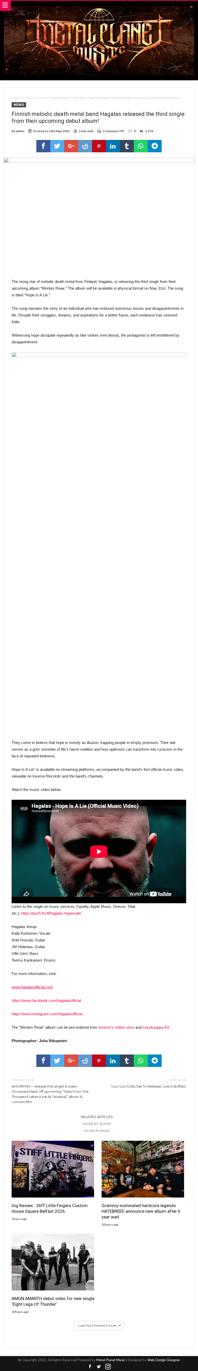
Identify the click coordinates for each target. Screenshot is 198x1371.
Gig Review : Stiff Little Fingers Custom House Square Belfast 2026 (50, 1208)
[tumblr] (127, 146)
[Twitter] (99, 1366)
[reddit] (85, 146)
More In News (97, 1131)
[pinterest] (99, 146)
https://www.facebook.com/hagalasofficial (46, 1000)
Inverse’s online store (116, 1027)
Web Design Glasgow (163, 1360)
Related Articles (97, 1117)
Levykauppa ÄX (156, 1027)
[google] (71, 146)
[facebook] (43, 146)
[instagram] (108, 1366)
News (29, 98)
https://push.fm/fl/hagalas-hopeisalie (51, 913)
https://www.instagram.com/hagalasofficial (47, 1014)
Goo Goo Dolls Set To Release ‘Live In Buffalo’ (148, 1083)
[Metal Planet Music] (99, 6)
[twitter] (57, 146)
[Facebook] (90, 1366)
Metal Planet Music (110, 1360)
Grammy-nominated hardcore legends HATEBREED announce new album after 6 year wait (141, 1211)
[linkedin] (113, 146)
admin (20, 131)
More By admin (97, 1124)
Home (16, 98)
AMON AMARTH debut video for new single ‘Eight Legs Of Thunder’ (53, 1301)
